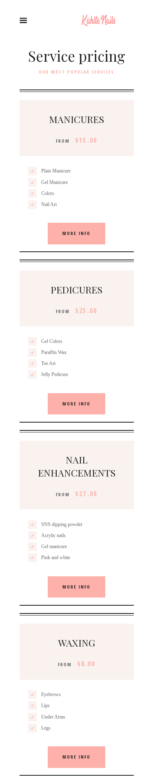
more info (76, 233)
